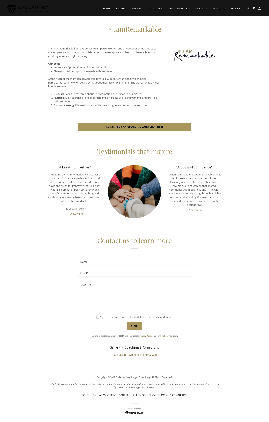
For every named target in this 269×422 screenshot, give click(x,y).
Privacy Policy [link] (145, 336)
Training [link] (137, 8)
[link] (28, 8)
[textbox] (134, 261)
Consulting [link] (156, 8)
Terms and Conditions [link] (172, 395)
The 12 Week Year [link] (179, 8)
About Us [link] (201, 8)
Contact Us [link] (219, 8)
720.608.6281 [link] (120, 354)
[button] (236, 8)
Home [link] (106, 8)
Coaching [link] (121, 8)
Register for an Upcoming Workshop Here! (134, 126)
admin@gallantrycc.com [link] (142, 354)
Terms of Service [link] (164, 336)
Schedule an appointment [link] (99, 395)
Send (134, 326)
